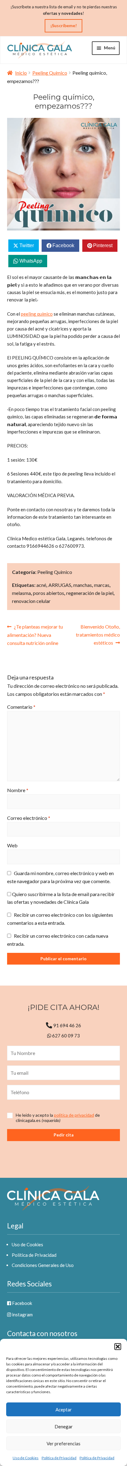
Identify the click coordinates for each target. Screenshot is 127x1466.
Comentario (21, 707)
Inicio (21, 73)
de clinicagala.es (58, 1118)
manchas (82, 585)
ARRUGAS (59, 585)
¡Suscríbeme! (63, 25)
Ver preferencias (63, 1443)
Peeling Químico (49, 73)
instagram (22, 1314)
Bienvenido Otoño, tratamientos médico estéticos (98, 634)
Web (12, 845)
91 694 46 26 (67, 1025)
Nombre (17, 790)
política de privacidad (74, 1115)
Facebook (21, 1303)
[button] (118, 1346)
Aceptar (63, 1409)
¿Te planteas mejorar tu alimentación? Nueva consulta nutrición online (35, 634)
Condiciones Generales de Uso (43, 1265)
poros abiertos (48, 593)
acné (41, 585)
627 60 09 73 (65, 1035)
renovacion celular (31, 601)
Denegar (64, 1426)
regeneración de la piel (89, 593)
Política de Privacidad (59, 1458)
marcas (101, 585)
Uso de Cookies (26, 1458)
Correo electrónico (28, 818)
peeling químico (37, 314)
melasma (21, 593)
